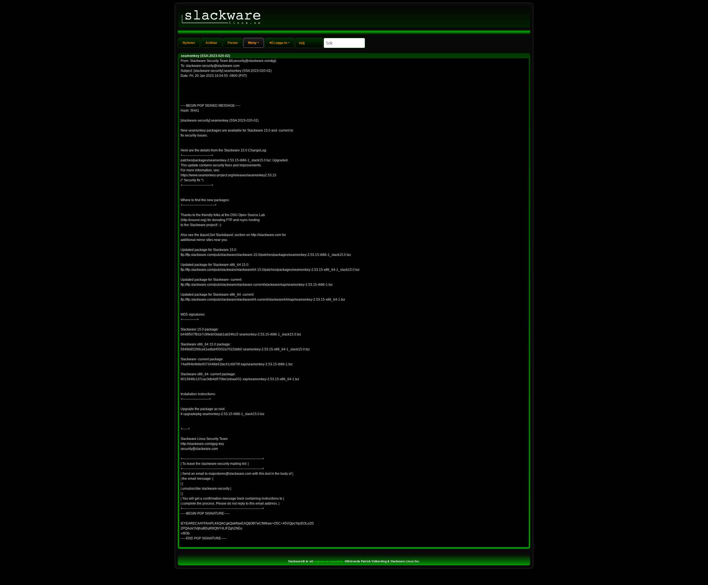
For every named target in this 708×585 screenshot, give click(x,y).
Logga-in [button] (280, 43)
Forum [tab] (233, 43)
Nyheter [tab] (189, 43)
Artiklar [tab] (211, 43)
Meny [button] (252, 43)
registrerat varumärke (329, 561)
